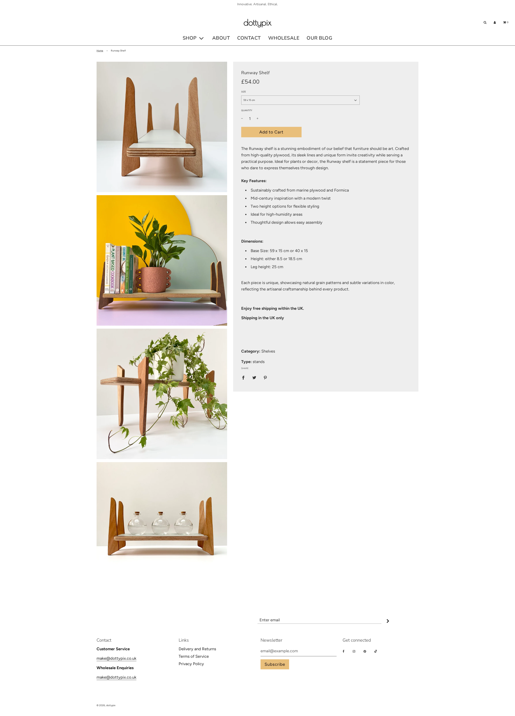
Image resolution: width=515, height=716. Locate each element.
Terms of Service (194, 656)
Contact (249, 38)
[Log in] (495, 22)
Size (243, 91)
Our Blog (319, 38)
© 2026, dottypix (106, 705)
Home (100, 50)
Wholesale (284, 38)
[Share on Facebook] (243, 377)
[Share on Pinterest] (265, 377)
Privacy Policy (191, 663)
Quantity (246, 110)
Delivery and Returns (197, 648)
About (221, 38)
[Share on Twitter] (254, 377)
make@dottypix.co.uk (116, 658)
